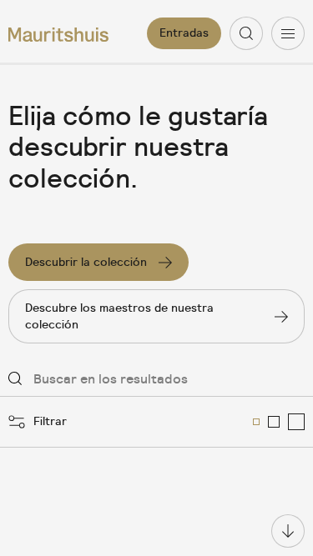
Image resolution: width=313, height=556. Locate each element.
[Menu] (288, 33)
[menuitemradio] (256, 421)
